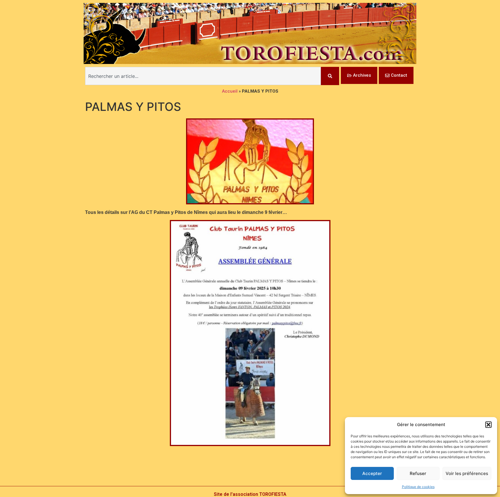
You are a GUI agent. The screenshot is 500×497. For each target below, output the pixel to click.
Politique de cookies (418, 487)
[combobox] (203, 76)
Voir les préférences (467, 473)
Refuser (418, 473)
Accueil (230, 91)
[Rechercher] (330, 76)
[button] (488, 425)
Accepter (372, 473)
